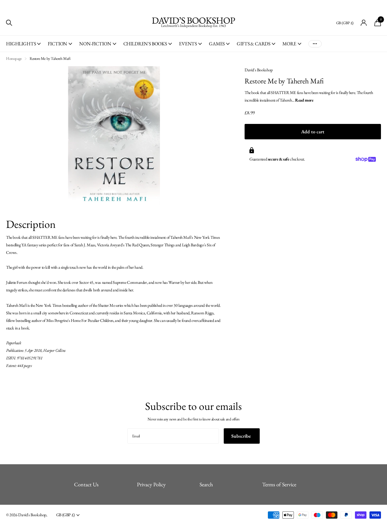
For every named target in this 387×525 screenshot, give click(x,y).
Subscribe (241, 436)
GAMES (217, 44)
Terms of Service (279, 484)
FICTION (57, 44)
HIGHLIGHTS (21, 44)
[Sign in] (364, 23)
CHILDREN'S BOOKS (145, 44)
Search (206, 484)
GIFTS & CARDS (253, 44)
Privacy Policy (151, 484)
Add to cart (312, 131)
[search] (9, 23)
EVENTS (188, 44)
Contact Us (86, 484)
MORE (289, 44)
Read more (304, 99)
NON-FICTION (95, 44)
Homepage (14, 58)
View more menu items (315, 43)
